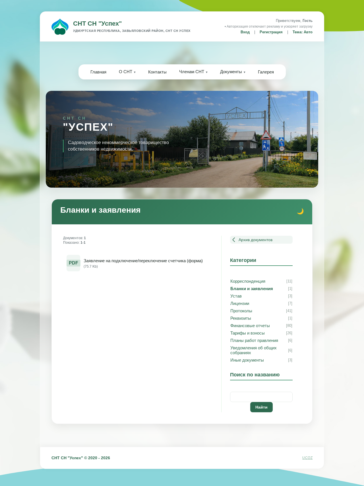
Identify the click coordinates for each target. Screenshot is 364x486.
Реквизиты (240, 318)
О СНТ (125, 71)
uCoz (307, 458)
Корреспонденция (247, 281)
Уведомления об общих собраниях (253, 350)
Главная (98, 71)
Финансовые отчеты (250, 325)
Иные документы (247, 360)
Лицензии (239, 303)
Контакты (157, 71)
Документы (231, 71)
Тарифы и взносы (247, 333)
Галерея (266, 71)
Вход (245, 32)
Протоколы (241, 310)
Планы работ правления (254, 340)
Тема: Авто (303, 32)
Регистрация (271, 32)
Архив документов (255, 239)
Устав (236, 296)
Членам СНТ (191, 71)
